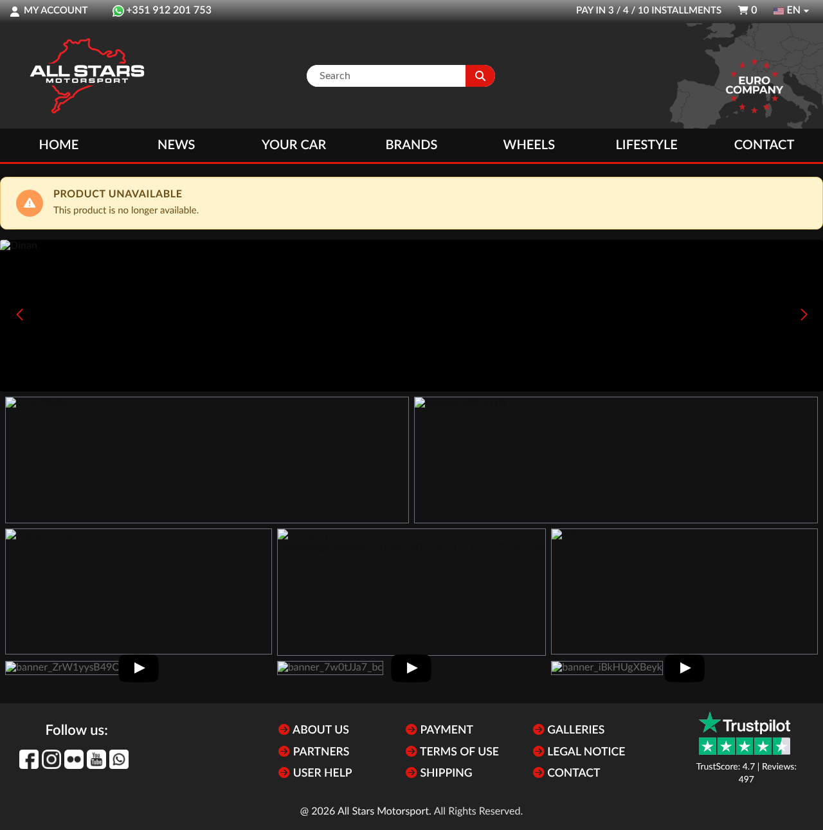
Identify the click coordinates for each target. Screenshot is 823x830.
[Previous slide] (19, 314)
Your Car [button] (294, 145)
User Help (321, 773)
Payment (445, 730)
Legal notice (585, 752)
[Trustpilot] (744, 733)
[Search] (480, 76)
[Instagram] (51, 759)
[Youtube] (96, 759)
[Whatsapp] (119, 759)
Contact (764, 145)
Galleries (574, 730)
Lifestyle (647, 145)
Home (59, 145)
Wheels (529, 145)
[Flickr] (74, 759)
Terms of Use (458, 752)
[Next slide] (804, 314)
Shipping (444, 773)
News (176, 145)
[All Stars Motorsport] (87, 76)
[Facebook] (29, 759)
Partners (319, 752)
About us (319, 730)
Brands (412, 145)
